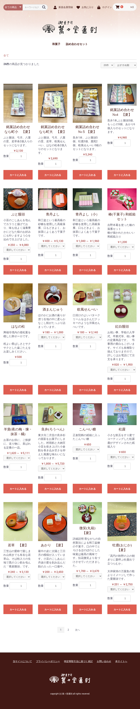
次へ (77, 629)
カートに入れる (18, 175)
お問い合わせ (104, 661)
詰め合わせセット (77, 44)
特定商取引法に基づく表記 (78, 661)
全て (6, 55)
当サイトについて (22, 661)
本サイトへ (121, 661)
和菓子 (56, 44)
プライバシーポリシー (48, 661)
